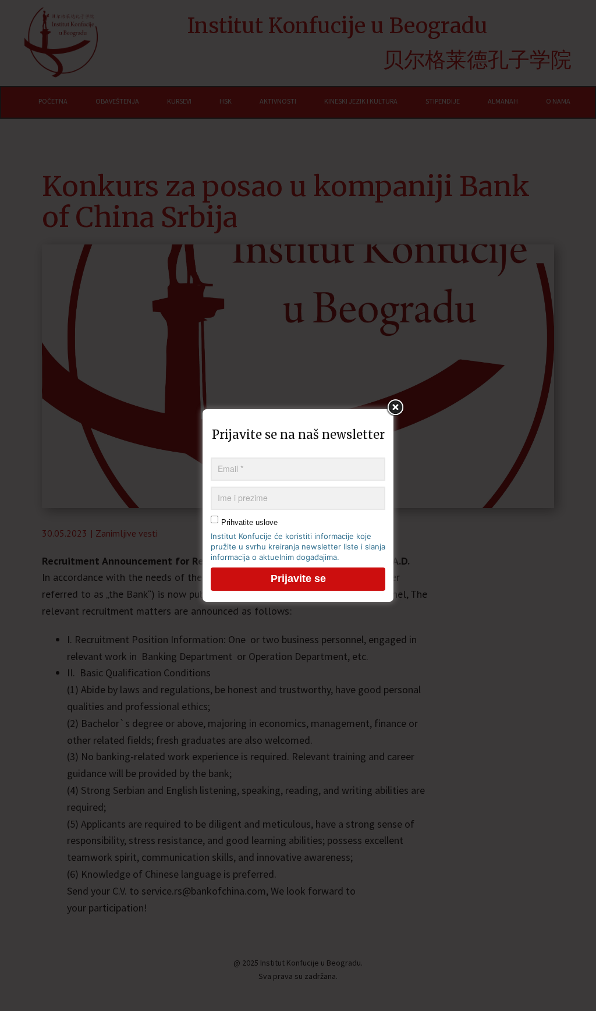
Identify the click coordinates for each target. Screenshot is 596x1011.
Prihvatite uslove (249, 522)
